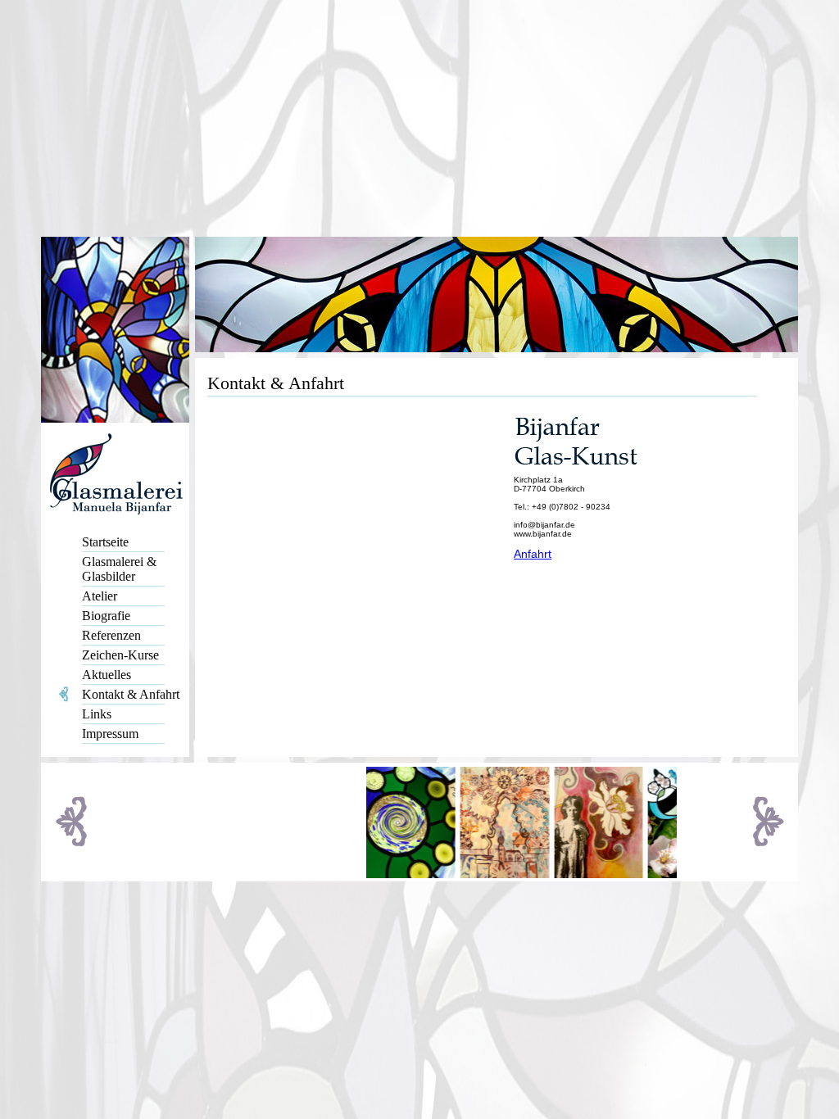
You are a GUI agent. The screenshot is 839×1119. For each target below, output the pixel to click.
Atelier (99, 596)
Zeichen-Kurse (120, 655)
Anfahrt (532, 553)
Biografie (106, 616)
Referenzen (111, 635)
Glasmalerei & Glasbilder (119, 569)
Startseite (105, 542)
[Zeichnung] (492, 874)
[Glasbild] (674, 874)
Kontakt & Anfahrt (130, 694)
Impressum (110, 734)
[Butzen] (397, 874)
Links (96, 714)
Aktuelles (106, 675)
